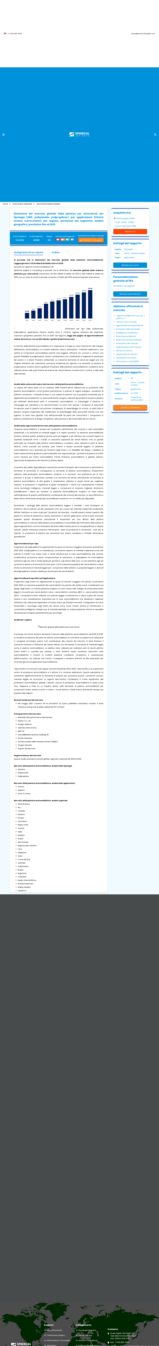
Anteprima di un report (28, 252)
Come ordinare (85, 1335)
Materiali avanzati (54, 1330)
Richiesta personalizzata (130, 294)
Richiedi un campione (92, 240)
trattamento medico (56, 1335)
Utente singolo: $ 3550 (125, 218)
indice (56, 252)
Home (5, 204)
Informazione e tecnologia (58, 1340)
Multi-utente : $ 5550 (125, 222)
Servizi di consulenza (88, 1340)
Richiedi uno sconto (130, 265)
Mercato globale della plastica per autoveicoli (40, 328)
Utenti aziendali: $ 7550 (126, 226)
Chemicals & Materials (22, 204)
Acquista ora (130, 231)
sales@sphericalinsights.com (143, 33)
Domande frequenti (87, 1330)
